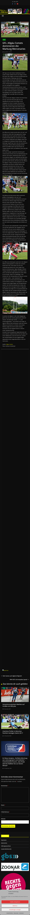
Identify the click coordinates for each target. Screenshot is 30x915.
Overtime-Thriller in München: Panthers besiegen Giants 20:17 (13, 732)
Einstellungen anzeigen (15, 909)
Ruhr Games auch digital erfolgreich (12, 676)
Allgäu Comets (9, 344)
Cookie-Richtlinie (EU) (6, 849)
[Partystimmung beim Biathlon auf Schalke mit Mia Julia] (15, 688)
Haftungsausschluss (6, 846)
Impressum (21, 913)
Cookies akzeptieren (15, 902)
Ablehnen (15, 905)
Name (3, 805)
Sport (4, 39)
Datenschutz (16, 913)
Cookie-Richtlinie (9, 913)
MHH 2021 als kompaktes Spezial (18, 679)
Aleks (11, 51)
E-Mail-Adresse (5, 812)
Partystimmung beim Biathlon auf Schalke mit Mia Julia (13, 705)
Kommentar (4, 785)
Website (3, 819)
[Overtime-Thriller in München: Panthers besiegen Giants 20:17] (15, 715)
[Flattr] (5, 670)
